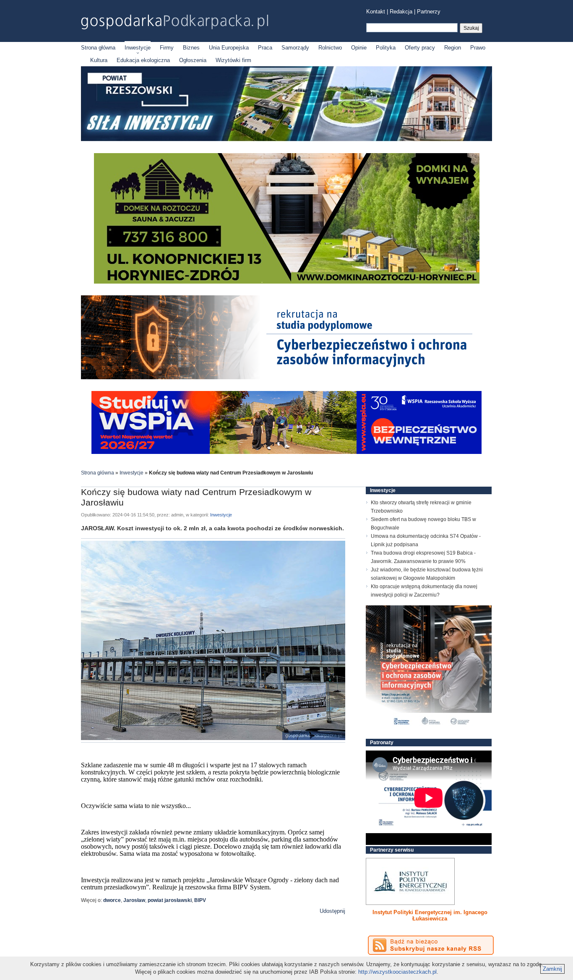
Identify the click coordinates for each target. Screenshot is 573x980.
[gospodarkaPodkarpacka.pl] (174, 22)
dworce (112, 900)
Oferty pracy (420, 47)
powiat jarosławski (170, 900)
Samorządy (295, 47)
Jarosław (134, 900)
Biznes (191, 47)
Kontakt (375, 11)
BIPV (200, 900)
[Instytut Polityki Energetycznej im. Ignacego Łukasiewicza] (410, 881)
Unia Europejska (229, 47)
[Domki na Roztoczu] (286, 282)
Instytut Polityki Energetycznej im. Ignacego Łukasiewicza (429, 915)
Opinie (359, 47)
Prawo (477, 47)
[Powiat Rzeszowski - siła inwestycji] (286, 139)
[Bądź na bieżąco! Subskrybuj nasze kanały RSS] (431, 945)
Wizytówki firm (233, 60)
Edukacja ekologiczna (143, 60)
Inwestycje (138, 47)
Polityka (386, 47)
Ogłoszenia (192, 60)
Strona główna (98, 47)
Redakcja (401, 11)
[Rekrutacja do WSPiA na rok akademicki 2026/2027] (286, 452)
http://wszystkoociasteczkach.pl (397, 972)
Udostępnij (332, 911)
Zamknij (552, 969)
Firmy (167, 47)
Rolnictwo (330, 47)
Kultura (98, 60)
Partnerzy (428, 11)
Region (452, 47)
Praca (265, 47)
